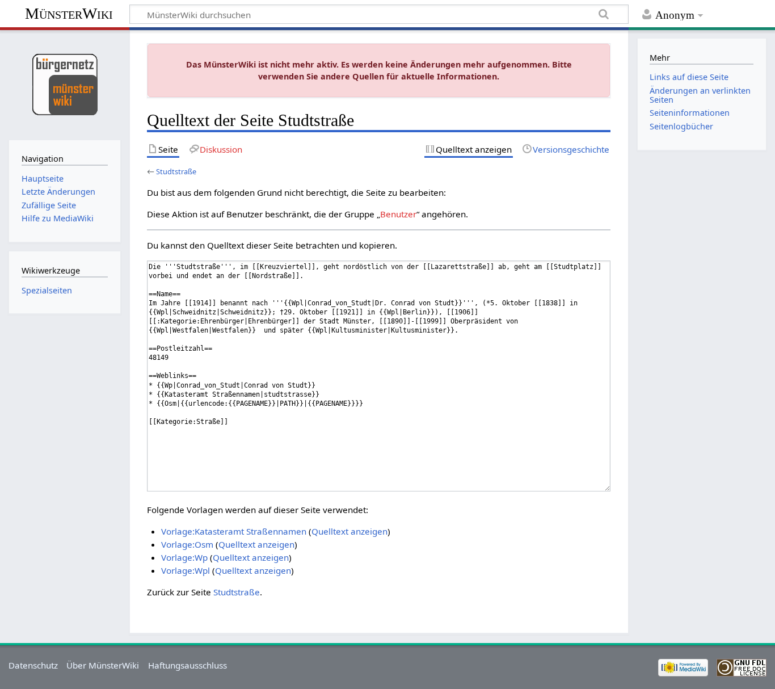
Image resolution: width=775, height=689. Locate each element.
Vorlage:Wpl (185, 570)
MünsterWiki (69, 13)
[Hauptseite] (64, 83)
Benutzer (398, 214)
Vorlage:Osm (187, 544)
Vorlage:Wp (184, 557)
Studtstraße (176, 171)
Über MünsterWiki (102, 665)
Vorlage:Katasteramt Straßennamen (233, 531)
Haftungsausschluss (187, 665)
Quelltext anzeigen (349, 531)
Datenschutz (33, 665)
